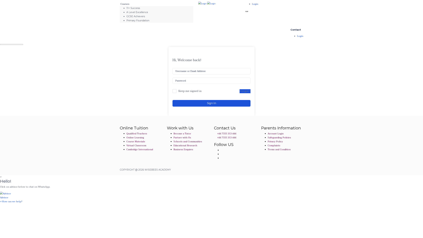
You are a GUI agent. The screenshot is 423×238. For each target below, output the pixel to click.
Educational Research (185, 145)
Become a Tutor (182, 134)
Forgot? (245, 91)
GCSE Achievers (135, 16)
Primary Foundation (137, 20)
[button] (211, 196)
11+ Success (133, 8)
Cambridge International (139, 149)
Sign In (211, 103)
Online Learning (135, 137)
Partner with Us (182, 137)
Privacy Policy (275, 141)
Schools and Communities (187, 141)
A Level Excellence (137, 12)
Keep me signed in (190, 91)
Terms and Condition (279, 149)
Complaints (274, 145)
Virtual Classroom (136, 145)
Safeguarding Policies (279, 137)
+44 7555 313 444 (226, 134)
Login (255, 4)
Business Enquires (183, 149)
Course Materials (135, 141)
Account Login (276, 134)
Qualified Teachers (136, 134)
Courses (125, 4)
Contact (295, 29)
